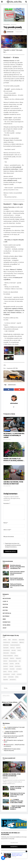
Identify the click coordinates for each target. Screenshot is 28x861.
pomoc (15, 671)
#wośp (16, 655)
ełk (19, 661)
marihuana (17, 666)
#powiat (18, 647)
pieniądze (18, 668)
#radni (19, 650)
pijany (5, 671)
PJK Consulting (8, 856)
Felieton (5, 604)
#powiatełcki (7, 650)
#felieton (15, 639)
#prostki (14, 650)
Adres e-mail (7, 529)
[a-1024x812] (9, 350)
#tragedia (13, 652)
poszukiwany (7, 674)
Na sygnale (7, 430)
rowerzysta (10, 676)
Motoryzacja (13, 24)
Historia (5, 607)
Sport (4, 628)
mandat (11, 666)
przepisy (19, 674)
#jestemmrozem (12, 384)
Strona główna (7, 24)
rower (5, 676)
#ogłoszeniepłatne (15, 645)
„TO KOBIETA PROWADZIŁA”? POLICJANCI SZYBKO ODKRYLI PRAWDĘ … (16, 801)
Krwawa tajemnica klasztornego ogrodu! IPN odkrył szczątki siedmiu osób (17, 795)
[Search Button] (23, 688)
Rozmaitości (6, 622)
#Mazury (22, 642)
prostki (13, 674)
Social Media (6, 625)
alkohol (5, 661)
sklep (16, 676)
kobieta (11, 663)
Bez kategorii (7, 598)
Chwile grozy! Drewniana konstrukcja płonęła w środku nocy (17, 585)
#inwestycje (15, 642)
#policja (12, 647)
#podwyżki (6, 647)
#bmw (5, 639)
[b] (19, 350)
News (4, 619)
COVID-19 (5, 601)
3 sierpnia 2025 (18, 31)
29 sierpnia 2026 (7, 439)
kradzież (6, 666)
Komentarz (7, 503)
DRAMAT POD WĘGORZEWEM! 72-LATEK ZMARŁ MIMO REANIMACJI (17, 807)
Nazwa (6, 522)
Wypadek (6, 679)
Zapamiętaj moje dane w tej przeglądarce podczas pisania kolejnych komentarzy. (13, 545)
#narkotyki (6, 645)
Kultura (5, 610)
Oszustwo (12, 668)
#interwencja (7, 642)
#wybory (12, 658)
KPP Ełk (17, 663)
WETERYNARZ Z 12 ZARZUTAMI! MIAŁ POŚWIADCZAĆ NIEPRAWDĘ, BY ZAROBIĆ (14, 435)
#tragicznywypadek (8, 655)
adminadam (10, 31)
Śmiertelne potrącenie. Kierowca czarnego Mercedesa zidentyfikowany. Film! (17, 567)
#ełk (9, 639)
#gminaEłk (21, 639)
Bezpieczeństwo (13, 661)
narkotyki (6, 668)
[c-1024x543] (9, 357)
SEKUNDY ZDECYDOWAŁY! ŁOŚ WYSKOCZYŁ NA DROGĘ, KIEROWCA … (17, 788)
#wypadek (18, 658)
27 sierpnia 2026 (7, 462)
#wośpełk (6, 658)
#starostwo (6, 652)
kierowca (6, 663)
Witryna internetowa (9, 536)
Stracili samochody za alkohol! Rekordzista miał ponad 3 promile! (17, 573)
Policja (10, 671)
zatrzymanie (13, 679)
